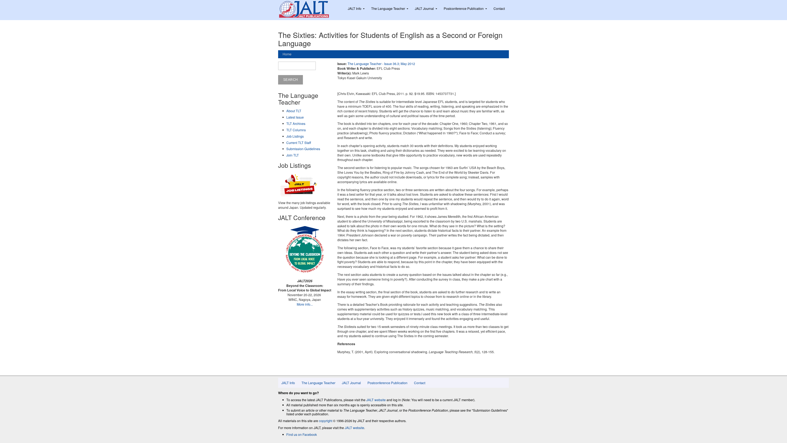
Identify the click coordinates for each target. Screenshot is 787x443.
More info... (305, 304)
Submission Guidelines (303, 148)
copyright (325, 420)
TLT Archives (295, 123)
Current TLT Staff (298, 142)
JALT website (376, 399)
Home (287, 54)
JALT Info (354, 8)
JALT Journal (424, 8)
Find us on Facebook (301, 434)
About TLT (293, 110)
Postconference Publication (464, 8)
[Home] (308, 9)
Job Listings (295, 136)
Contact (499, 8)
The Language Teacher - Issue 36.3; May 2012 (381, 63)
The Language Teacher (388, 8)
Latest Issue (295, 117)
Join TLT (292, 155)
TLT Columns (296, 130)
